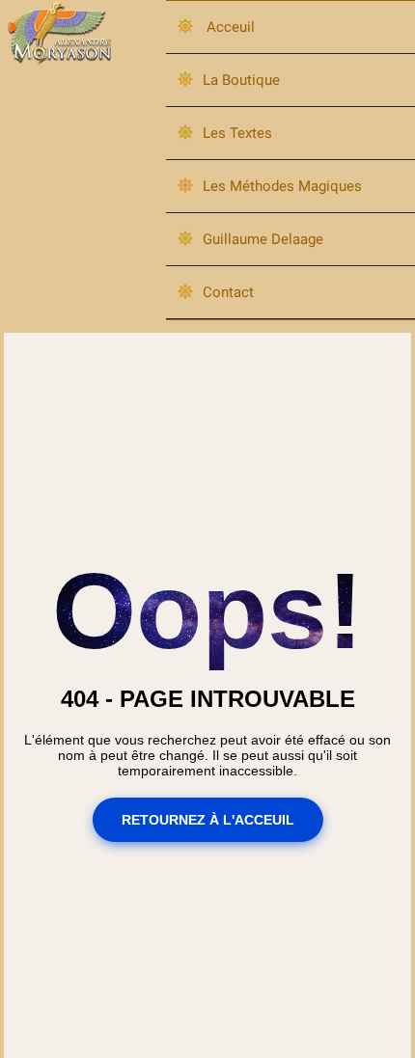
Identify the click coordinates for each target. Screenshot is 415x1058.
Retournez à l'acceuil (208, 819)
